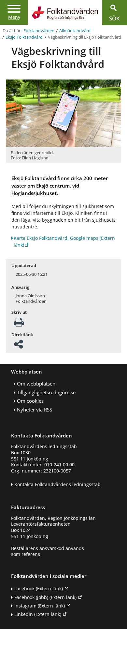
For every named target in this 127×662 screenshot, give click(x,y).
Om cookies (30, 401)
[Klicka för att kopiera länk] (18, 346)
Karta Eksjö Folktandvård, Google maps (64, 241)
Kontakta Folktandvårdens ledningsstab (57, 484)
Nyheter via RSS (34, 409)
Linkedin (37, 614)
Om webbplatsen (36, 383)
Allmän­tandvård (75, 30)
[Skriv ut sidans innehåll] (19, 324)
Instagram (39, 606)
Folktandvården (38, 30)
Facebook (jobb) (45, 597)
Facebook (38, 588)
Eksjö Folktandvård (24, 37)
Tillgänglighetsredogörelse (46, 392)
